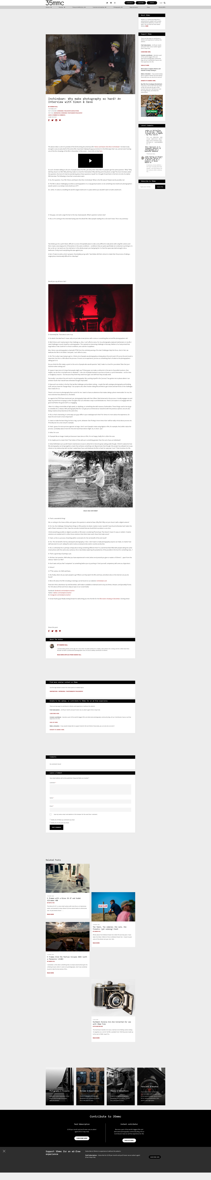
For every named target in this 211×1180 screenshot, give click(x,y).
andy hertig (149, 157)
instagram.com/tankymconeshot (60, 595)
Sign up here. (54, 722)
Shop (148, 7)
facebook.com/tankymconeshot (65, 590)
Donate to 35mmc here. (57, 729)
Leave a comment (53, 115)
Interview (64, 113)
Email (52, 806)
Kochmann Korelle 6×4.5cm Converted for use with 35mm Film (112, 1023)
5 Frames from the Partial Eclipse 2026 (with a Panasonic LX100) (67, 958)
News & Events (134, 7)
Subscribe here (81, 1138)
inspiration (57, 113)
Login (161, 2)
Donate (152, 2)
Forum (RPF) (162, 7)
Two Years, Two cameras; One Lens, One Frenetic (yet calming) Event (109, 928)
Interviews (60, 111)
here (100, 151)
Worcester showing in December (110, 599)
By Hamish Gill (53, 106)
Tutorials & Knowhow (98, 7)
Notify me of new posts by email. (60, 822)
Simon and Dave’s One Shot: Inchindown (107, 147)
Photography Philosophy (75, 113)
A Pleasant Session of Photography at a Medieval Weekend (153, 149)
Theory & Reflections (78, 7)
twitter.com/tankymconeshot (62, 593)
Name (52, 798)
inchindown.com (102, 581)
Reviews (61, 7)
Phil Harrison (150, 147)
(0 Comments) (61, 115)
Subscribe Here (154, 1157)
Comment (53, 782)
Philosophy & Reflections (71, 111)
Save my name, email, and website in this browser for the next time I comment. (76, 814)
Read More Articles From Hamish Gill (69, 655)
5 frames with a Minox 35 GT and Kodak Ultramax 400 (64, 899)
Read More (50, 914)
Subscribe (141, 2)
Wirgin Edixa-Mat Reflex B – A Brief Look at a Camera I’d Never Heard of (154, 159)
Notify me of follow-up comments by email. (63, 820)
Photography (117, 7)
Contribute (130, 2)
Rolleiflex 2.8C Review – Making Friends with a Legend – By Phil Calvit (154, 133)
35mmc (48, 7)
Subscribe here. (54, 713)
